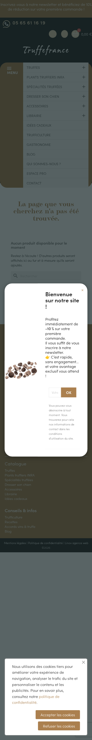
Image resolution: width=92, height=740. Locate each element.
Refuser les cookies (59, 725)
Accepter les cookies (58, 714)
